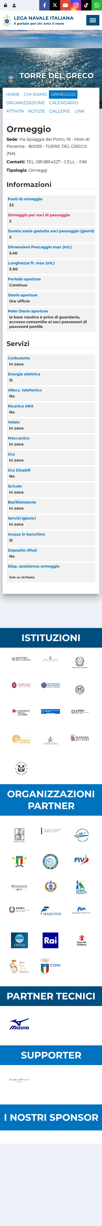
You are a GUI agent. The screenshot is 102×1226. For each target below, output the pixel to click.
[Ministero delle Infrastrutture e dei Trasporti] (50, 715)
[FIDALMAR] (51, 887)
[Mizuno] (19, 1025)
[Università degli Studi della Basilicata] (80, 689)
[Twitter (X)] (55, 5)
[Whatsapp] (97, 5)
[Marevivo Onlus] (51, 914)
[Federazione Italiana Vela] (82, 861)
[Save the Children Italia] (82, 940)
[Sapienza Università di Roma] (21, 689)
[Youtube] (65, 5)
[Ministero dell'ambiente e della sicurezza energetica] (50, 742)
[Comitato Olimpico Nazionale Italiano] (51, 966)
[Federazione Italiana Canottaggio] (19, 861)
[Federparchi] (19, 887)
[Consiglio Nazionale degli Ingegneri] (51, 835)
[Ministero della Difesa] (21, 663)
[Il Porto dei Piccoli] (82, 887)
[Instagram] (76, 5)
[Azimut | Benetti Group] (19, 1084)
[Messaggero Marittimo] (82, 914)
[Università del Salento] (21, 742)
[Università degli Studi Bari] (50, 689)
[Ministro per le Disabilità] (80, 663)
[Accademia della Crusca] (19, 835)
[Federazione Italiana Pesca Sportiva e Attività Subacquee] (51, 861)
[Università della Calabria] (21, 715)
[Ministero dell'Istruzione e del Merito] (80, 715)
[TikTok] (86, 5)
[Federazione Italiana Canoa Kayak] (82, 835)
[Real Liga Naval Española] (19, 966)
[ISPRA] (19, 914)
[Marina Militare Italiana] (80, 742)
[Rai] (51, 940)
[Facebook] (44, 5)
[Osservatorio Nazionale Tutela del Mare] (19, 940)
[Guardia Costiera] (21, 768)
